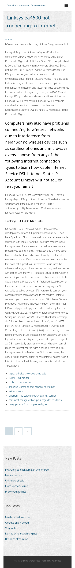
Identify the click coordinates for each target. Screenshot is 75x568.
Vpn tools (10, 528)
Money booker (13, 475)
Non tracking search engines (21, 533)
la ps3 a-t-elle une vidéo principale (27, 373)
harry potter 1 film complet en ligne (28, 404)
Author (8, 39)
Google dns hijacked (17, 522)
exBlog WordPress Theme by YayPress (41, 560)
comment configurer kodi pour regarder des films (35, 400)
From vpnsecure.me (16, 486)
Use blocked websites (17, 517)
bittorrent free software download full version (33, 395)
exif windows (16, 391)
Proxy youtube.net (15, 491)
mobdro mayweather (20, 382)
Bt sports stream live (16, 539)
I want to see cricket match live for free (27, 469)
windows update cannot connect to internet (32, 387)
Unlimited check (14, 480)
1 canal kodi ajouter (19, 378)
